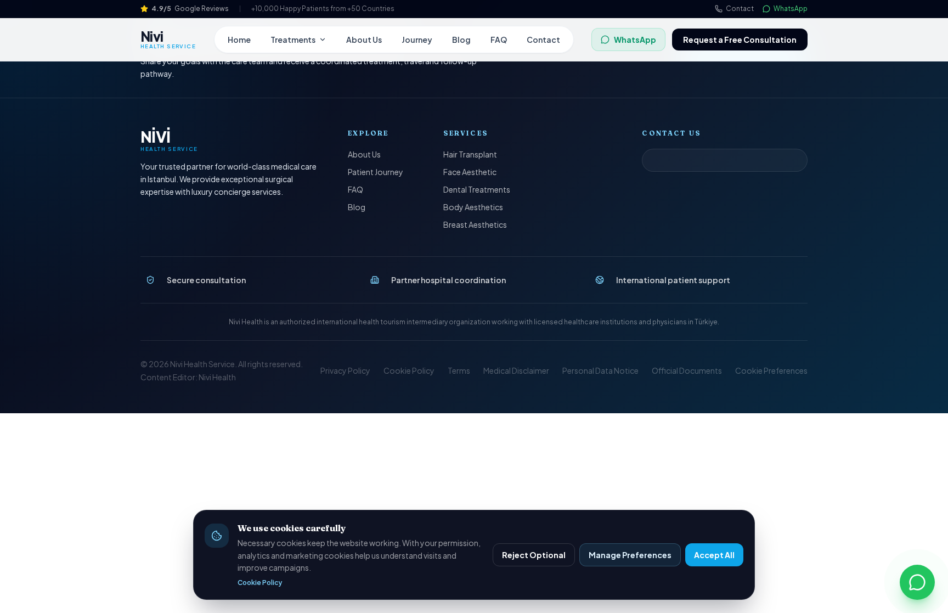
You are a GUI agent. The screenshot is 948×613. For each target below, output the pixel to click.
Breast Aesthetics (475, 224)
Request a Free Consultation (740, 39)
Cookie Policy (409, 370)
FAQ (498, 39)
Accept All (714, 555)
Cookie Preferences (771, 370)
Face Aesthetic (469, 172)
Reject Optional (534, 555)
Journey (417, 39)
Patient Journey (375, 172)
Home (239, 39)
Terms (459, 370)
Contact (543, 39)
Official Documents (687, 370)
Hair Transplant (470, 154)
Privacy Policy (345, 370)
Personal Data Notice (600, 370)
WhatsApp (635, 39)
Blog (461, 39)
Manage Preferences (630, 555)
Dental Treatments (476, 189)
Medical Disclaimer (516, 370)
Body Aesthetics (473, 207)
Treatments (292, 39)
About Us (364, 39)
